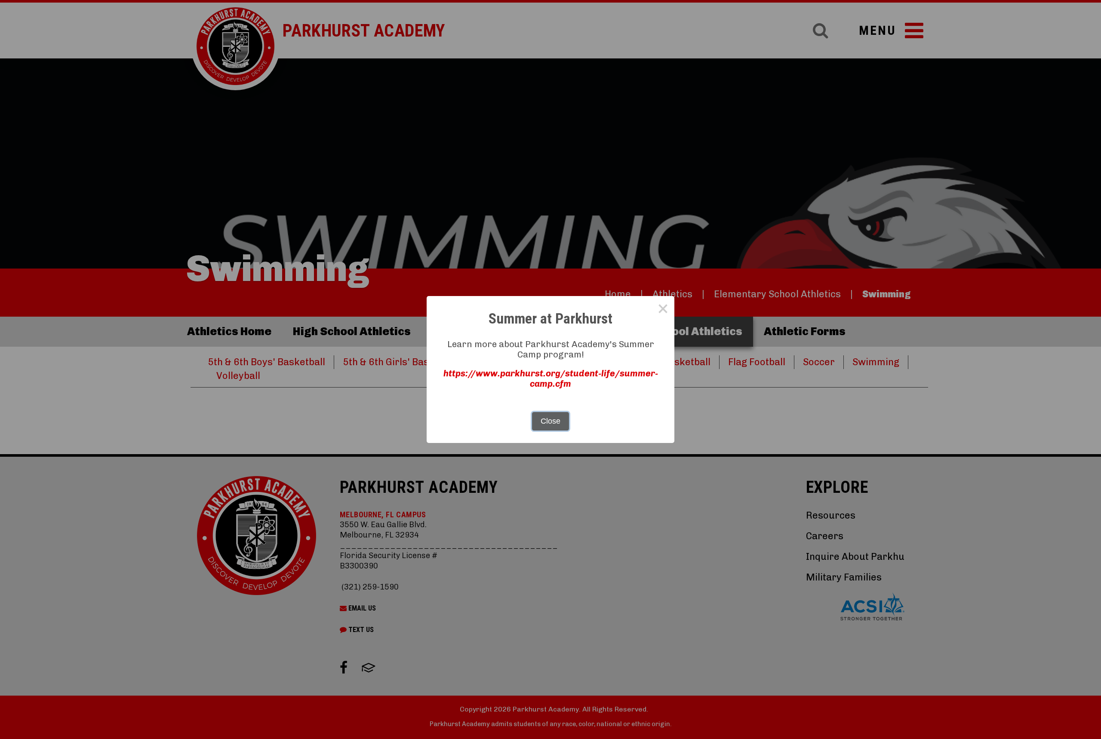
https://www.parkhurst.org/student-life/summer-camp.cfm (550, 378)
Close (550, 421)
